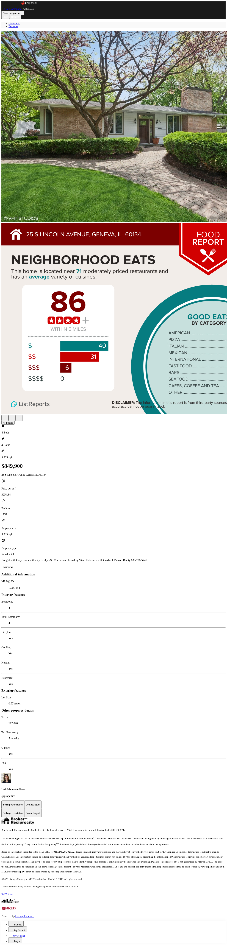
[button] (113, 127)
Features (13, 26)
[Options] (5, 418)
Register (15, 17)
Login (5, 17)
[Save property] (12, 418)
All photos (8, 422)
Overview (14, 23)
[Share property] (19, 418)
